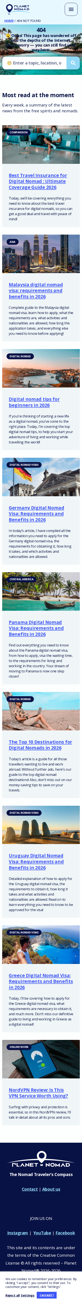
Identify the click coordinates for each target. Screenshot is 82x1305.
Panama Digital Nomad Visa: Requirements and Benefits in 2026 (36, 628)
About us (51, 1189)
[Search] (73, 63)
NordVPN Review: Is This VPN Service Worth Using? (38, 1093)
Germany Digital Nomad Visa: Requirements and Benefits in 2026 (36, 514)
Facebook (65, 1233)
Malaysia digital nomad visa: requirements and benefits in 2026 (36, 291)
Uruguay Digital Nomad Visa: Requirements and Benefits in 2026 (36, 861)
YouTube (42, 1233)
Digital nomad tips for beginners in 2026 (34, 402)
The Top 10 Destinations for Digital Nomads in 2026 (40, 745)
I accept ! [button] (47, 1295)
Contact (30, 1189)
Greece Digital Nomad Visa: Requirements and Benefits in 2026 (41, 981)
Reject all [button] (12, 1295)
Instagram (17, 1233)
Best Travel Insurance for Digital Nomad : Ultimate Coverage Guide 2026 (38, 181)
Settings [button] (28, 1295)
